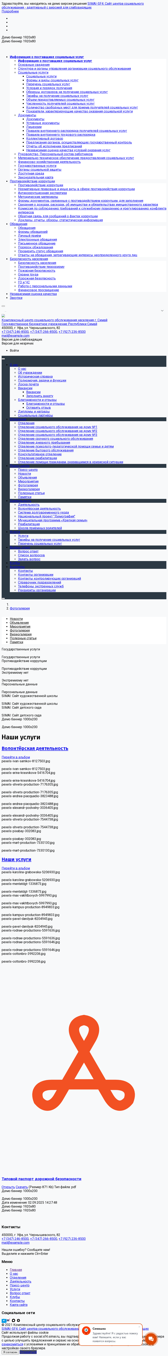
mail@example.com (16, 1243)
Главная (16, 1270)
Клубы (15, 1297)
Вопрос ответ (20, 1293)
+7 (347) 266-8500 (43, 1239)
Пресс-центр (20, 1285)
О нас (14, 1274)
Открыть (8, 1187)
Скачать (22, 1187)
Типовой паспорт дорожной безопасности (41, 1179)
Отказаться (28, 1352)
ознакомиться (12, 1344)
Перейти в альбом (16, 757)
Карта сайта (18, 1305)
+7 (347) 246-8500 (15, 1239)
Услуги (15, 1289)
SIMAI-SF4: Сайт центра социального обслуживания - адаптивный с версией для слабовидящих (73, 5)
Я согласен (10, 1352)
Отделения (18, 1278)
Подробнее (10, 11)
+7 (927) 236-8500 (72, 1239)
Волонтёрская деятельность (35, 748)
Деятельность (20, 1281)
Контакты (17, 1301)
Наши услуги (16, 859)
